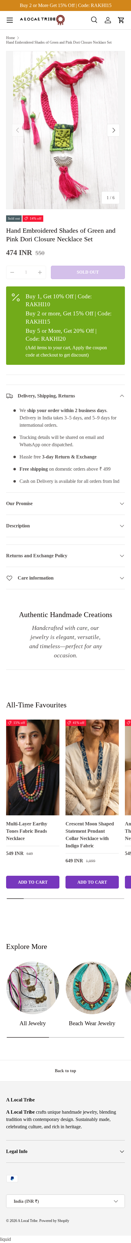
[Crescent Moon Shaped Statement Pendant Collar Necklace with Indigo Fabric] (92, 767)
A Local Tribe (27, 1221)
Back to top (65, 1070)
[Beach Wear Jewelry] (92, 987)
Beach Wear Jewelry (92, 1023)
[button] (121, 20)
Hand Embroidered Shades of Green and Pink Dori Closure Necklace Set (59, 42)
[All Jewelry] (32, 987)
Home (10, 38)
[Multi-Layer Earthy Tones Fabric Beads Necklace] (32, 767)
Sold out (88, 272)
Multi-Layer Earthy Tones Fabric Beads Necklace (26, 831)
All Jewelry (32, 1023)
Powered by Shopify (54, 1221)
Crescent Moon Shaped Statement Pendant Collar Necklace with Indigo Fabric (90, 834)
